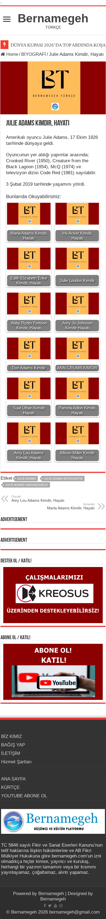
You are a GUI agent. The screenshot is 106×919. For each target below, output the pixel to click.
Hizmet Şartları (16, 761)
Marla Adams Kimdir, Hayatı (71, 506)
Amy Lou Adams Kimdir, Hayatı (37, 499)
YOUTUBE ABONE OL (24, 795)
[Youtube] (55, 905)
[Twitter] (50, 905)
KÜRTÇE (10, 787)
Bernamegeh (53, 18)
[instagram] (61, 905)
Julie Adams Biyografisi (63, 478)
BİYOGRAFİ (33, 54)
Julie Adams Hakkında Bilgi (26, 484)
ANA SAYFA (13, 779)
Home (11, 54)
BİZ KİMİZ (11, 736)
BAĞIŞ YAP (13, 745)
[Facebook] (44, 905)
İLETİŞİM (10, 753)
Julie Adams (26, 478)
